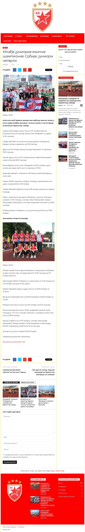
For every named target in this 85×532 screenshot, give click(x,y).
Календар (44, 36)
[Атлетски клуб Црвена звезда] (42, 16)
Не (61, 64)
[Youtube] (22, 508)
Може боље (65, 60)
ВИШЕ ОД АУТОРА (27, 382)
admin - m (61, 105)
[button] (81, 38)
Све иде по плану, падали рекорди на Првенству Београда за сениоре (43, 372)
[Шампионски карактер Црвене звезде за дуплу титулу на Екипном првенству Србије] (29, 391)
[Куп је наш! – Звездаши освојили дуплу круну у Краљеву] (47, 391)
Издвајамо (62, 486)
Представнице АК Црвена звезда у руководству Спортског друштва (74, 146)
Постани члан (20, 41)
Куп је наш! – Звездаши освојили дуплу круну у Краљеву (46, 402)
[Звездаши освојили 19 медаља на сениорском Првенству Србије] (11, 391)
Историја (70, 36)
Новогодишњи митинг (66, 496)
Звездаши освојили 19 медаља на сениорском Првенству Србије (10, 402)
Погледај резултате (70, 71)
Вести (5, 47)
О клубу (18, 36)
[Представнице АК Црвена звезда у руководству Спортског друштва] (62, 145)
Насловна (8, 36)
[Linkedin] (13, 508)
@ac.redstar (57, 471)
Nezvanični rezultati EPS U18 (14, 342)
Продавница (32, 36)
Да (61, 57)
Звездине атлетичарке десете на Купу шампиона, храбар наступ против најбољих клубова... (75, 161)
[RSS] (18, 508)
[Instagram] (9, 508)
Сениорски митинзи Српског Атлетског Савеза (14, 371)
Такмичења (56, 36)
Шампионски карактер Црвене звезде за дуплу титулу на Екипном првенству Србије (28, 403)
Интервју (61, 490)
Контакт (7, 41)
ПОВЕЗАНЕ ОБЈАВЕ (11, 382)
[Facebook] (5, 508)
